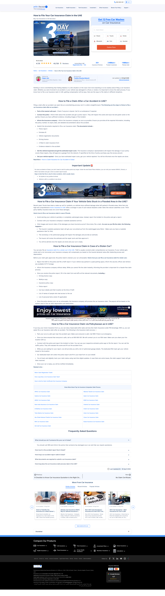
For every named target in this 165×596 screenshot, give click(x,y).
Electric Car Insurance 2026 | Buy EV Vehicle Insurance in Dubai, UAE (70, 510)
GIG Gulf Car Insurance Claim (43, 426)
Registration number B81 (53, 578)
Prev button (32, 507)
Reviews (76, 558)
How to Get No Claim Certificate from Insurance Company (51, 381)
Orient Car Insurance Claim (91, 408)
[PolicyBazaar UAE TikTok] (128, 558)
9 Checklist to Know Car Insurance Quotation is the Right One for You (57, 478)
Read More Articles (82, 526)
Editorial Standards (124, 80)
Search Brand (99, 29)
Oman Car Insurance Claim (91, 417)
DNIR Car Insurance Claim (91, 400)
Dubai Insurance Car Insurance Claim (94, 421)
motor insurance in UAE (57, 207)
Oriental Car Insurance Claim (92, 404)
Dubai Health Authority (39, 577)
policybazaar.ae (68, 582)
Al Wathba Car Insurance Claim (43, 408)
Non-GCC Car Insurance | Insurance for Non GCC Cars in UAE (94, 510)
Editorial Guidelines (87, 558)
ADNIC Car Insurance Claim (42, 400)
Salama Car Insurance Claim (42, 396)
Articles (46, 558)
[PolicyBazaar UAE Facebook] (109, 558)
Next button (133, 507)
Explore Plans (111, 47)
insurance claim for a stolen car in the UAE (60, 250)
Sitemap (71, 558)
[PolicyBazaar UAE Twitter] (113, 558)
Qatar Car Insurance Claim (91, 396)
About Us (36, 558)
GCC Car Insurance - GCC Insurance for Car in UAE (118, 510)
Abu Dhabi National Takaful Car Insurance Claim (48, 417)
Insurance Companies (53, 558)
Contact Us (41, 558)
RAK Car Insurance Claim (42, 421)
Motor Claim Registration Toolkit (43, 372)
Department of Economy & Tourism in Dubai (43, 575)
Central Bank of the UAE (47, 573)
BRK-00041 (68, 577)
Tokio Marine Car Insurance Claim (44, 413)
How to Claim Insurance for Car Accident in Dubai (58, 159)
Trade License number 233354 (61, 575)
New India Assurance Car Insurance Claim (46, 404)
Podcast (80, 558)
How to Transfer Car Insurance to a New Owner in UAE (45, 510)
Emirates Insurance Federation (40, 578)
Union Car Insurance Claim (91, 413)
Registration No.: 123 (58, 573)
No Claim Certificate (123, 477)
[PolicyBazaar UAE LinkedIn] (117, 558)
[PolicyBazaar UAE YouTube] (121, 558)
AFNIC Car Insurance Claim (42, 391)
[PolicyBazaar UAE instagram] (125, 558)
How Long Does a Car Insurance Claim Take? (47, 377)
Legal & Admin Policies (63, 558)
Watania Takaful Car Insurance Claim (94, 391)
